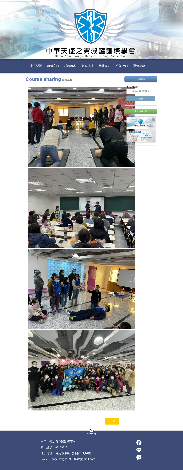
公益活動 (122, 66)
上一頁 (112, 421)
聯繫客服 (53, 66)
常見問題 (36, 66)
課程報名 (70, 66)
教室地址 (87, 66)
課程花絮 (139, 66)
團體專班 (105, 66)
